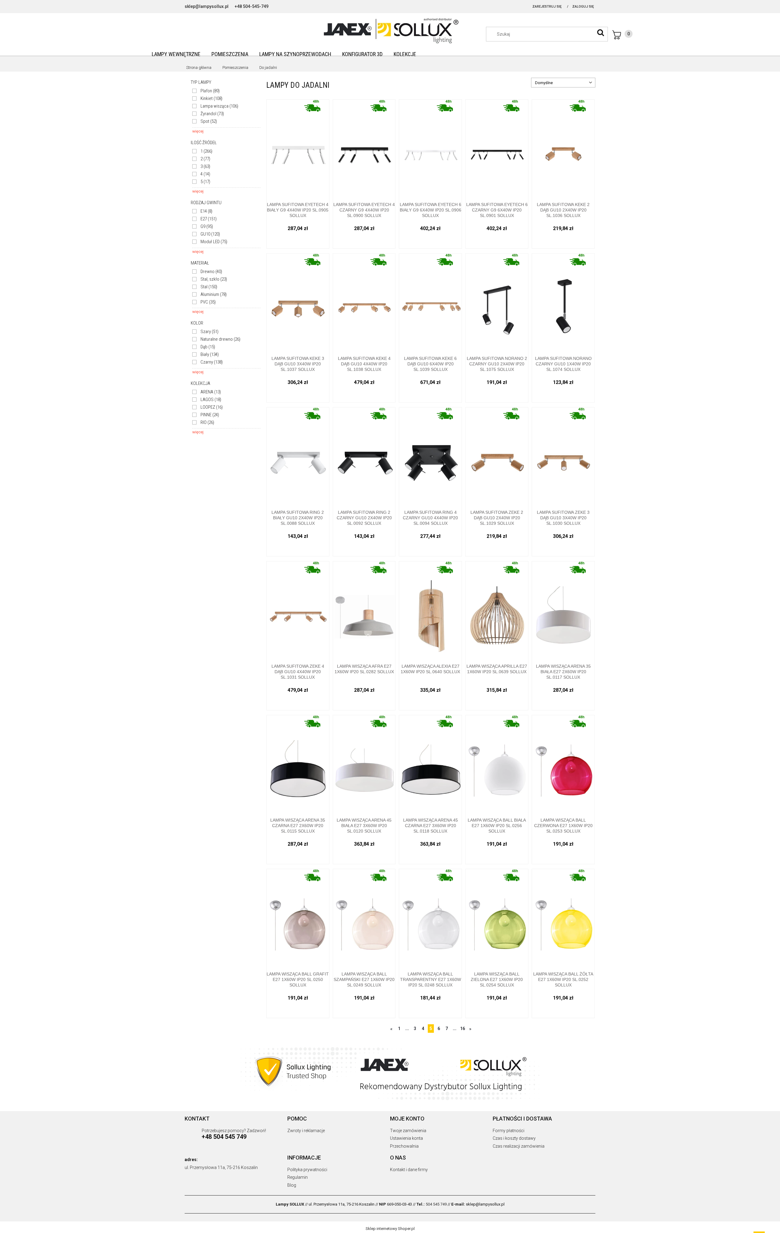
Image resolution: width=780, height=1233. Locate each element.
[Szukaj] (600, 32)
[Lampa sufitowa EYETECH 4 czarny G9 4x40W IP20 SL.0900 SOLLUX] (364, 148)
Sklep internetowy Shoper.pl (390, 1228)
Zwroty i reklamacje (306, 1130)
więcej (198, 131)
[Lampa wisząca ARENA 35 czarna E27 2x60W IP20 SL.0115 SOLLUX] (298, 764)
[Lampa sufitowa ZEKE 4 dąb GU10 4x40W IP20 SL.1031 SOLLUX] (298, 610)
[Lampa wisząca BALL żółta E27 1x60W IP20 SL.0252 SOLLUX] (563, 918)
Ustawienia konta (406, 1138)
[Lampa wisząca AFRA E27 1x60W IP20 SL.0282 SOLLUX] (364, 610)
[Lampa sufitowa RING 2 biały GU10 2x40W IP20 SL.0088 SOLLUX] (298, 456)
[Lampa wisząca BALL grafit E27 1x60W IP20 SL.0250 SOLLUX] (298, 918)
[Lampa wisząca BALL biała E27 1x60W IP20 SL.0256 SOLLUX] (497, 764)
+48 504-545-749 (251, 6)
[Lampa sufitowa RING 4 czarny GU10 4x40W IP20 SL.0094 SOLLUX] (430, 456)
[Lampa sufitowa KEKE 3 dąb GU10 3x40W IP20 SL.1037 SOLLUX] (298, 302)
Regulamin (297, 1177)
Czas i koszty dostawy (514, 1138)
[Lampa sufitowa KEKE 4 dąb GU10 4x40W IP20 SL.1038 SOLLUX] (364, 302)
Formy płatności (508, 1130)
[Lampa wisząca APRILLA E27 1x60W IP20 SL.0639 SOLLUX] (497, 610)
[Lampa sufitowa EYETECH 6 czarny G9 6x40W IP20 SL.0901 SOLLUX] (497, 148)
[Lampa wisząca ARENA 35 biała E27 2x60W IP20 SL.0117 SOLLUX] (563, 610)
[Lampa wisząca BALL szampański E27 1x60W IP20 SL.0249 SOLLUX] (364, 918)
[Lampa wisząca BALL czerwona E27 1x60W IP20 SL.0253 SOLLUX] (563, 764)
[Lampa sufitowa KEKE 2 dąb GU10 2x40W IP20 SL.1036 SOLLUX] (563, 148)
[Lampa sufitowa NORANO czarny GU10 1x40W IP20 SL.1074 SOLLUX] (563, 302)
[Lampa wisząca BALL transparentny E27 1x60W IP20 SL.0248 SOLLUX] (430, 918)
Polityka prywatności (307, 1169)
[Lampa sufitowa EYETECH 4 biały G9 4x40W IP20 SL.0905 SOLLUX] (298, 148)
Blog (291, 1185)
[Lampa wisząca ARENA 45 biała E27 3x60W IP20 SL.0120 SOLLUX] (364, 764)
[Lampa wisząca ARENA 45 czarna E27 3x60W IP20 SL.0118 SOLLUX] (430, 764)
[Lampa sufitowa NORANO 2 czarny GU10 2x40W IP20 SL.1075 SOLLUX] (497, 302)
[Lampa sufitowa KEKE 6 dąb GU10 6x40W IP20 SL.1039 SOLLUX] (430, 302)
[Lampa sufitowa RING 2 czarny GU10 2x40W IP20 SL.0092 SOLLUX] (364, 456)
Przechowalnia (404, 1146)
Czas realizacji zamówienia (518, 1146)
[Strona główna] (390, 30)
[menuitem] (176, 54)
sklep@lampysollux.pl (207, 6)
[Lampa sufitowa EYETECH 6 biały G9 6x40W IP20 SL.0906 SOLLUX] (430, 148)
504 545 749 (436, 1204)
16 (462, 1028)
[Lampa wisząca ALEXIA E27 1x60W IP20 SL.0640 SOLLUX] (430, 610)
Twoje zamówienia (408, 1130)
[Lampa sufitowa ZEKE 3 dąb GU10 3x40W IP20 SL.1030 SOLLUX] (563, 456)
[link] (206, 91)
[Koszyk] (622, 35)
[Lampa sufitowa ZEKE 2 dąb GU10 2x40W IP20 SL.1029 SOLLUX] (497, 456)
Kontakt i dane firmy (409, 1169)
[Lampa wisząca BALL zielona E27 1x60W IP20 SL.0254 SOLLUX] (497, 918)
